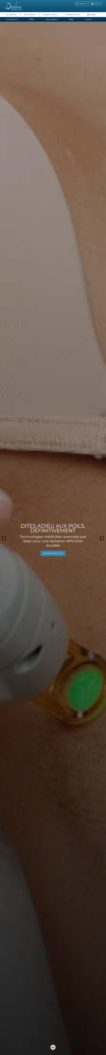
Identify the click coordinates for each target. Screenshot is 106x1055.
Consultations (11, 19)
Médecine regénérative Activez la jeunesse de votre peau (53, 524)
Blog (71, 19)
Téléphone (84, 4)
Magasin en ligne (50, 15)
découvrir (53, 562)
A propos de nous (72, 15)
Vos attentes (11, 15)
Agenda (97, 4)
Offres (31, 19)
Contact (88, 19)
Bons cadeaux (52, 19)
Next (102, 538)
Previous (4, 538)
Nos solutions (29, 15)
